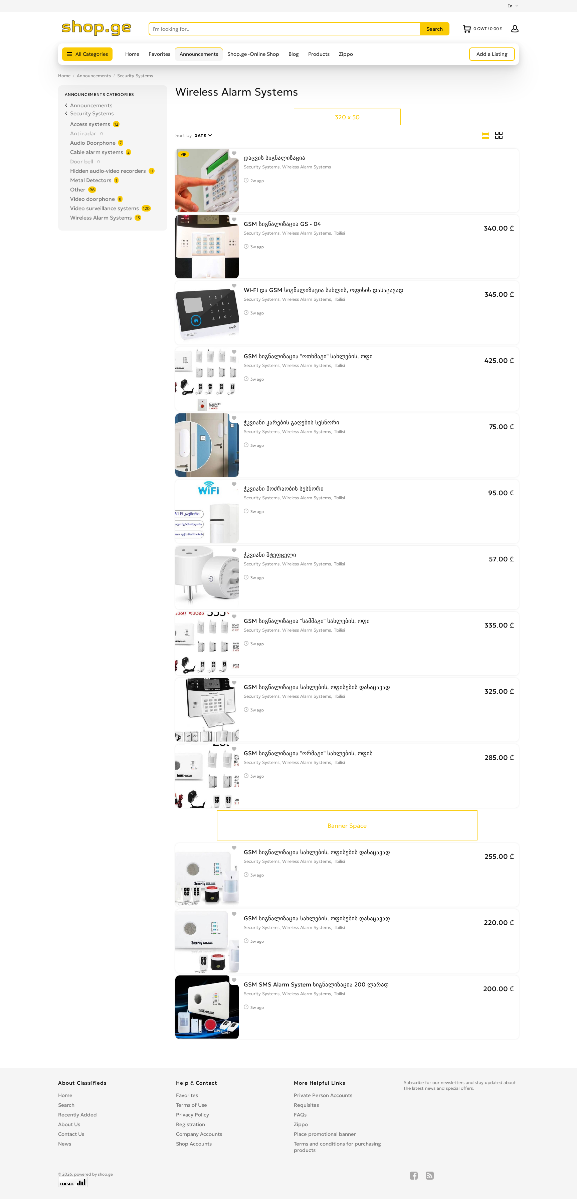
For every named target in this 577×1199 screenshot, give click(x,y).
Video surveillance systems (104, 208)
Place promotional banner (325, 1134)
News (64, 1144)
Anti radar (83, 133)
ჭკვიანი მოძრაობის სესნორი (284, 488)
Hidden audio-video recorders (108, 170)
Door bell (81, 161)
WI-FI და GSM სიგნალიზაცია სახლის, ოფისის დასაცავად (323, 290)
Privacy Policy (192, 1114)
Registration (190, 1124)
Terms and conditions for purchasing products (337, 1147)
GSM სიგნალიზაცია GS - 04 (282, 224)
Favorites (159, 54)
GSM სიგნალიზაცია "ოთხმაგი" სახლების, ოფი (308, 356)
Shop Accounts (194, 1144)
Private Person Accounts (323, 1095)
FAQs (300, 1114)
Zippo (346, 54)
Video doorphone (92, 198)
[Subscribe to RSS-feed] (430, 1179)
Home (132, 54)
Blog (293, 54)
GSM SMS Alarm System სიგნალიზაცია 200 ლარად (316, 984)
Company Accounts (199, 1134)
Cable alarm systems (96, 152)
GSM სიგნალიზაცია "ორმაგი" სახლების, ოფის (308, 753)
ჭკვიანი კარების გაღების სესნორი (291, 422)
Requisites (306, 1105)
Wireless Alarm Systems (101, 217)
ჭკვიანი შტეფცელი (270, 554)
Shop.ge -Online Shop (253, 54)
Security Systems (135, 76)
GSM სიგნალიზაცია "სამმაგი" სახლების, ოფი (307, 621)
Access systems (90, 124)
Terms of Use (191, 1105)
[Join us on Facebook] (414, 1179)
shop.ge (105, 1174)
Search (66, 1105)
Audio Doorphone (93, 142)
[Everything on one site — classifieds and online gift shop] (96, 34)
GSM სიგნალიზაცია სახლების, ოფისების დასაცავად (317, 687)
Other (77, 189)
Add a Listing (492, 54)
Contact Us (71, 1134)
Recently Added (77, 1114)
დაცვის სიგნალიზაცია (274, 157)
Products (319, 54)
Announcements (199, 54)
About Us (69, 1124)
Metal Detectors (91, 180)
